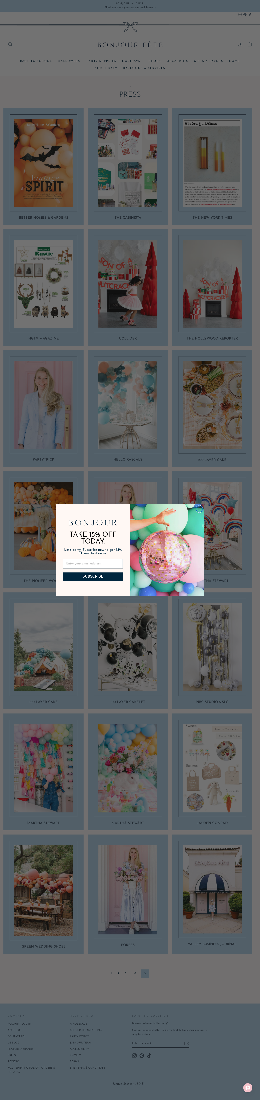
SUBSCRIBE (93, 577)
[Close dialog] (199, 509)
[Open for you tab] (247, 1087)
